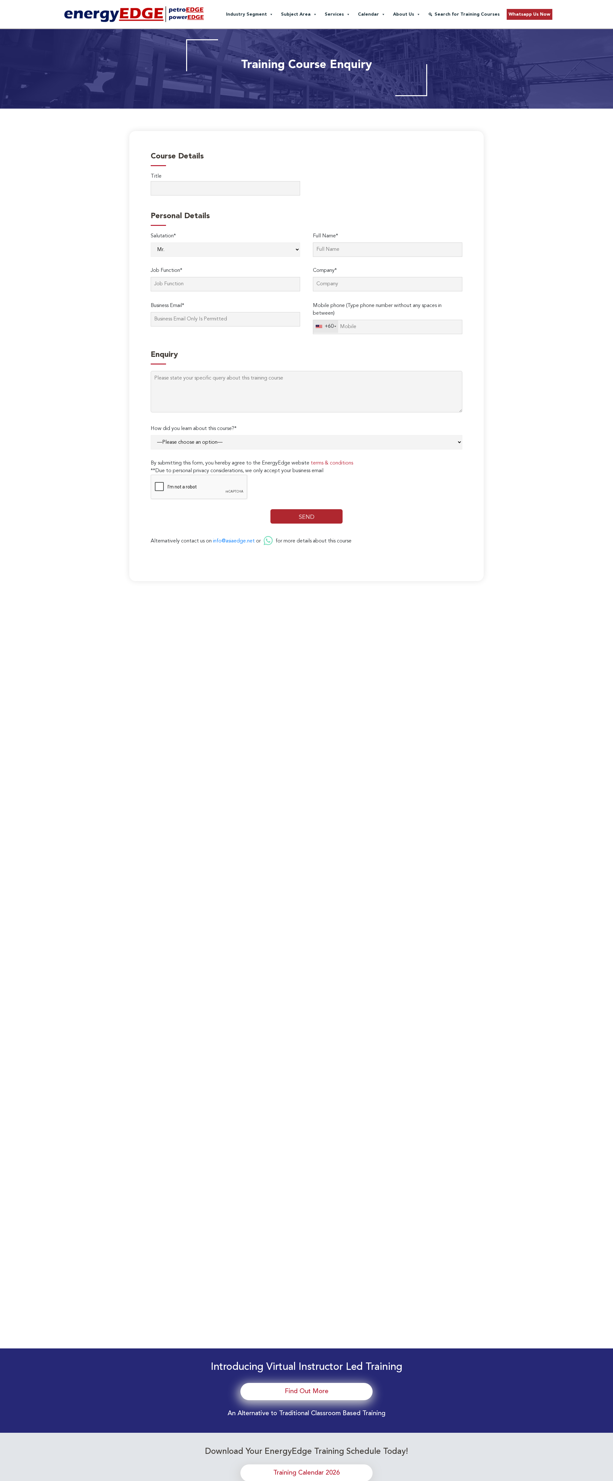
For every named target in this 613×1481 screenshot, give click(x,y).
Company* (325, 270)
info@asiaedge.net (234, 541)
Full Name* (325, 236)
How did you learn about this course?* (194, 428)
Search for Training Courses (467, 14)
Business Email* (167, 305)
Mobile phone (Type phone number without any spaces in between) (377, 309)
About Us (403, 14)
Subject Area (296, 14)
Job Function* (166, 270)
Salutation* (163, 236)
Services (334, 14)
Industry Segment (246, 14)
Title (156, 176)
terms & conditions (332, 463)
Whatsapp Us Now (529, 14)
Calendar (368, 14)
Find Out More (307, 1391)
